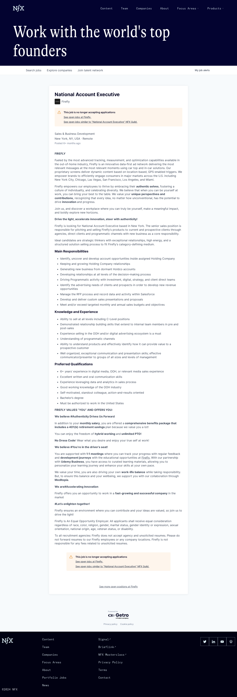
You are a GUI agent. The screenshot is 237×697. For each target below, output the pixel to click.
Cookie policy (127, 624)
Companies (144, 8)
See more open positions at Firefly (118, 586)
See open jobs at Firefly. (77, 117)
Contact (104, 677)
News (45, 685)
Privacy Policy (110, 662)
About (164, 8)
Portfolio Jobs (54, 677)
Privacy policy (110, 624)
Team (124, 8)
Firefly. (146, 457)
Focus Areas (186, 8)
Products (214, 8)
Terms (102, 670)
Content (106, 8)
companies (59, 70)
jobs (33, 70)
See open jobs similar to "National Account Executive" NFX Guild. (100, 121)
